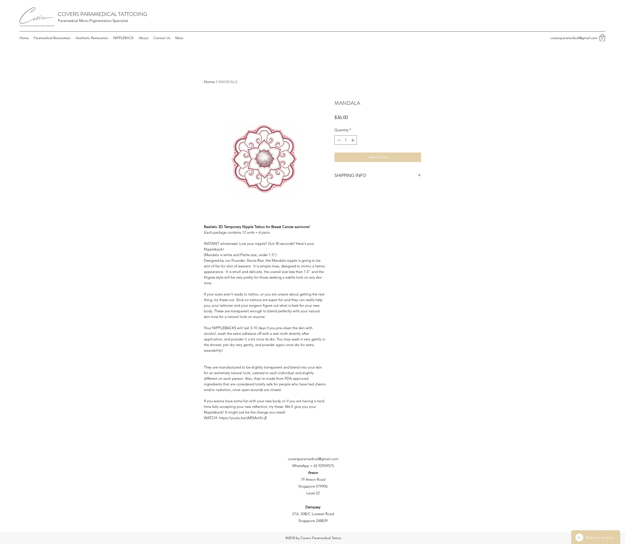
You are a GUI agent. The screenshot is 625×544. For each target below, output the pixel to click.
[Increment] (353, 140)
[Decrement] (338, 140)
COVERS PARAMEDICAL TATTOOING (102, 14)
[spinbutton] (346, 140)
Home (209, 81)
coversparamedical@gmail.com (574, 38)
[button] (602, 37)
